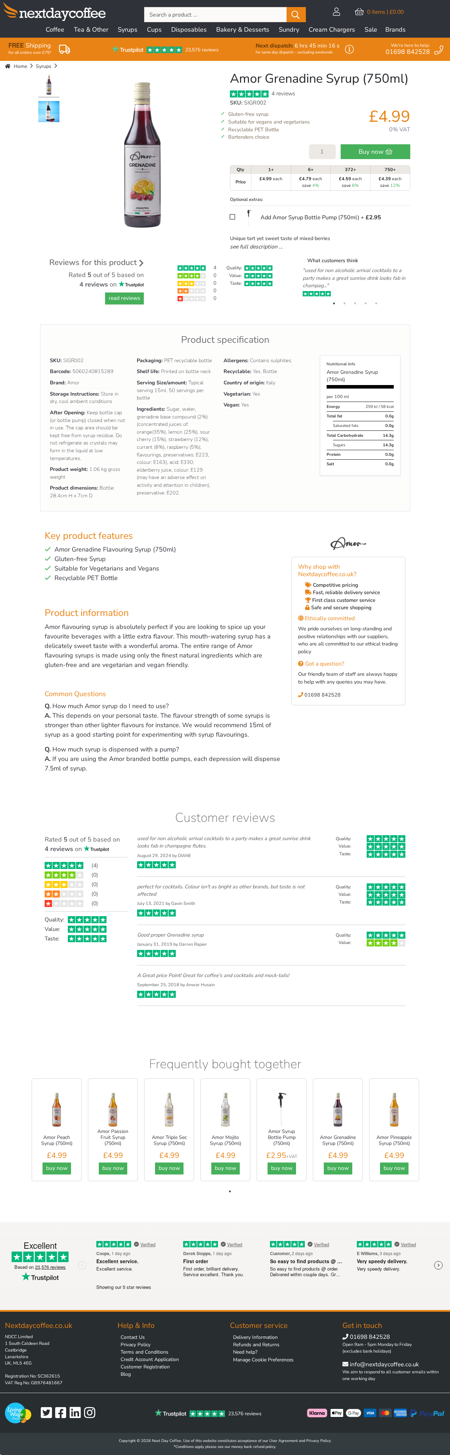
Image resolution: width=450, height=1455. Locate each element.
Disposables (189, 29)
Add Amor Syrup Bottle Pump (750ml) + (320, 217)
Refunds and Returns (256, 1344)
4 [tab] (365, 303)
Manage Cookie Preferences (263, 1359)
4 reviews (282, 93)
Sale (371, 29)
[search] (296, 14)
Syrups (127, 29)
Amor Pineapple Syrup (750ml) (394, 1140)
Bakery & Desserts (242, 29)
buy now (57, 1168)
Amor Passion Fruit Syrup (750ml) (112, 1137)
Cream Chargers (332, 29)
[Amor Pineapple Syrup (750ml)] (394, 1109)
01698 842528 (322, 694)
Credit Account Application (150, 1359)
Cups (154, 29)
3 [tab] (355, 303)
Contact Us (133, 1337)
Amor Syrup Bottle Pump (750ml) (282, 1137)
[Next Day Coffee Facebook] (62, 1412)
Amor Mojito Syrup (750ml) (225, 1140)
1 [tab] (334, 303)
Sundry (289, 29)
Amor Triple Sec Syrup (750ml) (169, 1140)
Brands (395, 29)
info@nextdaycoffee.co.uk (383, 1364)
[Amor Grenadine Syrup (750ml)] (48, 85)
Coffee (55, 29)
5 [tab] (376, 303)
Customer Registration (145, 1366)
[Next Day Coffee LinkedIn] (77, 1412)
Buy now (372, 151)
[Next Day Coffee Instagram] (91, 1412)
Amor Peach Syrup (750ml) (56, 1140)
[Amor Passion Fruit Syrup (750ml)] (113, 1109)
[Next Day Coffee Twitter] (48, 1412)
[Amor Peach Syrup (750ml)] (56, 1109)
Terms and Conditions (144, 1352)
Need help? (245, 1352)
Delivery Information (255, 1337)
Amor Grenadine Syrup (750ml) (338, 1140)
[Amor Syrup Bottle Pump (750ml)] (281, 1109)
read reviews (124, 298)
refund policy (264, 1446)
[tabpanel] (355, 282)
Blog (126, 1374)
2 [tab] (344, 303)
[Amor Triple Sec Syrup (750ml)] (169, 1109)
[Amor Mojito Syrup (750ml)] (225, 1109)
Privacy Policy (135, 1344)
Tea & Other (91, 29)
